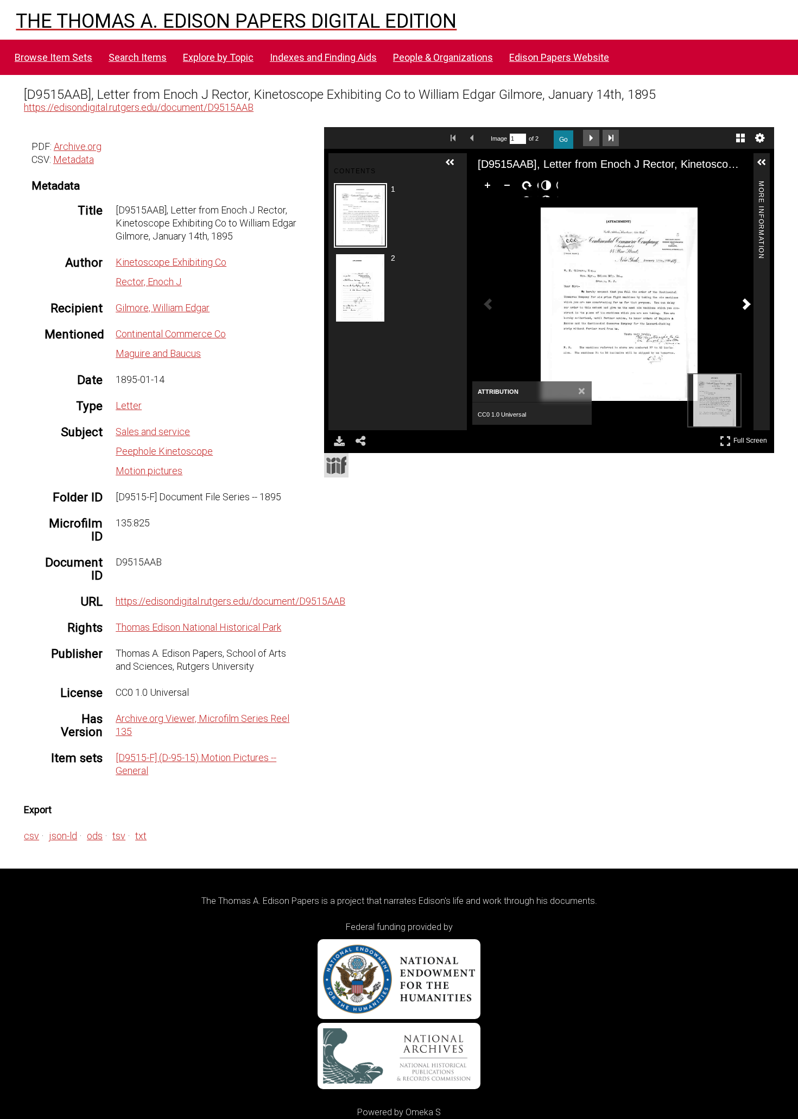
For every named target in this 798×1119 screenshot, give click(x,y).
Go (563, 139)
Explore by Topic (218, 57)
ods (95, 835)
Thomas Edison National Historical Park (198, 627)
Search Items (138, 57)
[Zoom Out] (509, 187)
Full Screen (751, 438)
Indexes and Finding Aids (323, 57)
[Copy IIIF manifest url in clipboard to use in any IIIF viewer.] (336, 465)
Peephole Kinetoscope (164, 451)
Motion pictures (149, 470)
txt (141, 835)
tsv (118, 835)
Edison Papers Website (559, 57)
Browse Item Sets (53, 57)
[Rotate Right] (529, 187)
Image (499, 138)
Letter (129, 405)
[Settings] (760, 138)
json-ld (63, 835)
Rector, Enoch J (149, 281)
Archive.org (78, 146)
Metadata (73, 159)
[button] (454, 167)
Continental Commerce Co (171, 334)
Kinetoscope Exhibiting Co (171, 262)
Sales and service (153, 431)
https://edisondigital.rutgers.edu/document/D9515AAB (139, 107)
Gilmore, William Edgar (163, 307)
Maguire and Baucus (158, 353)
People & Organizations (443, 57)
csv (31, 835)
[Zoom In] (489, 187)
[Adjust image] (548, 187)
